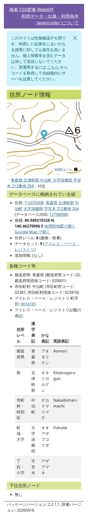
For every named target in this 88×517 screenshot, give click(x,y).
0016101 (28, 304)
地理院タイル (63, 169)
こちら (53, 67)
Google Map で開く (32, 232)
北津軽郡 (66, 202)
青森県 (51, 202)
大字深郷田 (33, 208)
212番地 (64, 208)
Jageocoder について (58, 23)
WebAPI (45, 9)
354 (75, 208)
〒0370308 (34, 202)
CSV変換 (27, 9)
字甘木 (50, 208)
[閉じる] (75, 38)
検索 (13, 9)
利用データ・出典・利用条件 (50, 16)
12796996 (58, 214)
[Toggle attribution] (76, 169)
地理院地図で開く (60, 226)
